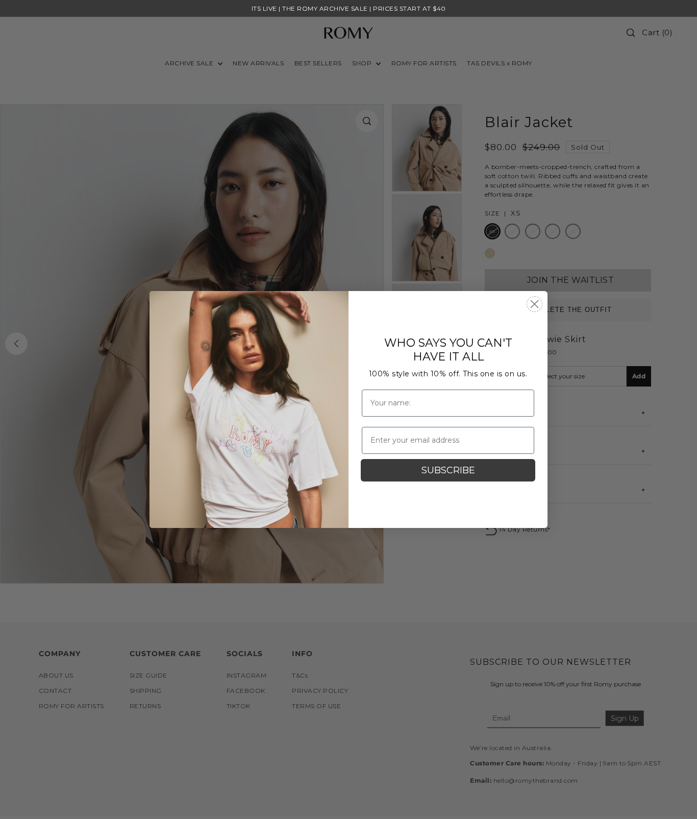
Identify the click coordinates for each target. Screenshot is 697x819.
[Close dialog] (534, 304)
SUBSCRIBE (448, 470)
